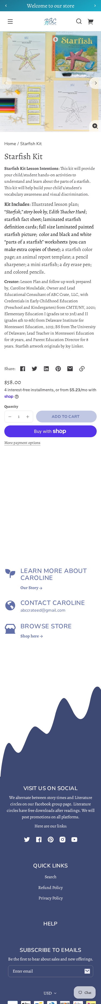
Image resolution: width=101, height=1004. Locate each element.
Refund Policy (50, 888)
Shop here (30, 636)
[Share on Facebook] (23, 369)
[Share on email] (70, 369)
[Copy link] (82, 369)
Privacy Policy (51, 898)
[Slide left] (6, 83)
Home (10, 144)
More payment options (22, 442)
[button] (79, 21)
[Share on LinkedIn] (46, 369)
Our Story (29, 588)
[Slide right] (95, 83)
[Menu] (10, 21)
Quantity (11, 406)
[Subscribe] (87, 971)
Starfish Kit (31, 144)
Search (51, 877)
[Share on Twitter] (34, 369)
